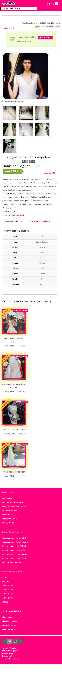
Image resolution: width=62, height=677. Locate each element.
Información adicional (13, 221)
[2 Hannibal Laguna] (9, 145)
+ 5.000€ (5, 602)
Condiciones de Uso (9, 625)
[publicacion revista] (30, 76)
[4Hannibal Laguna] (42, 129)
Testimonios (6, 515)
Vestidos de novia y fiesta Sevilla (13, 550)
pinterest (30, 161)
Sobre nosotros (7, 617)
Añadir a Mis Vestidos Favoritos (48, 26)
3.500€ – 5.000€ (7, 598)
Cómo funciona (7, 498)
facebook (23, 161)
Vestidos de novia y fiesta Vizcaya (14, 558)
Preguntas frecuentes (9, 519)
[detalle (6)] (26, 129)
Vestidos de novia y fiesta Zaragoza (14, 554)
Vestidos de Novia (17, 215)
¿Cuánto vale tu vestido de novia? (14, 502)
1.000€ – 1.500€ (7, 586)
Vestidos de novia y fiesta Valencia (14, 546)
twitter (26, 161)
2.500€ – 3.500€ (7, 594)
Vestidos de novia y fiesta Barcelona (15, 542)
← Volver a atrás (8, 28)
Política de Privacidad (9, 621)
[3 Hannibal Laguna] (9, 129)
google (33, 161)
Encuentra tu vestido (9, 511)
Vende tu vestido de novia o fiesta (14, 507)
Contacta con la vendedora (39, 221)
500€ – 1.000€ (7, 582)
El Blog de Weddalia (9, 523)
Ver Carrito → (45, 37)
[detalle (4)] (26, 113)
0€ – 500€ (5, 578)
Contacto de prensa (9, 629)
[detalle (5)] (9, 113)
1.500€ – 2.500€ (7, 590)
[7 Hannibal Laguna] (42, 113)
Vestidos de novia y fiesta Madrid (14, 538)
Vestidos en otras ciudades (11, 562)
